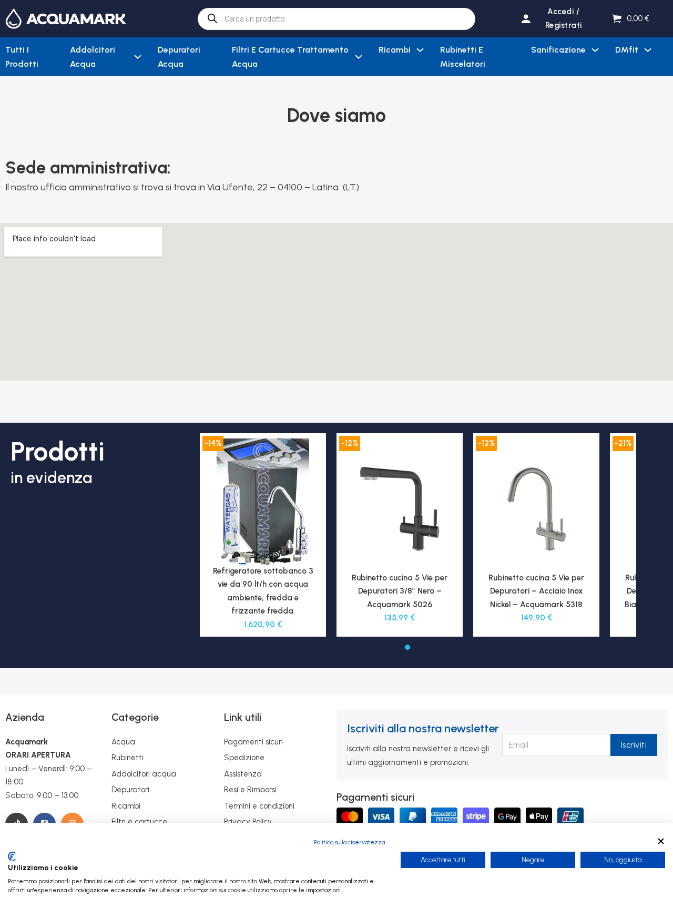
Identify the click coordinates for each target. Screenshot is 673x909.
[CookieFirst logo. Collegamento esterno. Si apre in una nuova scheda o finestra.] (12, 856)
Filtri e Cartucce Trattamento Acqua (290, 57)
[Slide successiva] (649, 535)
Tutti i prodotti (21, 57)
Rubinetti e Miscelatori (462, 57)
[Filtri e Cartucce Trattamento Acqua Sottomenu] (358, 57)
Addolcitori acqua (92, 57)
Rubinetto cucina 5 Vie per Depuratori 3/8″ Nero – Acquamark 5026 (399, 591)
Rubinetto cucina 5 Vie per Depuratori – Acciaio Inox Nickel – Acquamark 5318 (536, 591)
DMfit (626, 50)
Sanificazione (558, 50)
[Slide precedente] (187, 535)
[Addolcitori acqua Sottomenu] (138, 57)
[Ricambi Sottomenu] (420, 50)
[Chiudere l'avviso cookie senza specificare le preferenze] (661, 841)
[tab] (397, 647)
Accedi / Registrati (563, 18)
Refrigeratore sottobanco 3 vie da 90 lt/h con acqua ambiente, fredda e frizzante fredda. (263, 591)
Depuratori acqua (179, 57)
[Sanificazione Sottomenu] (595, 50)
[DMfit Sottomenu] (648, 50)
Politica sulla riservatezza (349, 842)
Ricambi (395, 50)
